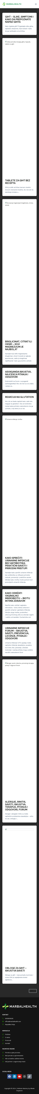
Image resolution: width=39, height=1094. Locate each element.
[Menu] (36, 4)
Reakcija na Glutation (19, 397)
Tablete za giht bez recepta (17, 181)
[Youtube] (19, 1076)
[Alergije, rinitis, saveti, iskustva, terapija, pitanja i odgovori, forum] (19, 730)
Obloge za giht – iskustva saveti (15, 969)
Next (32, 991)
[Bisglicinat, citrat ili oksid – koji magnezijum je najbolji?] (19, 270)
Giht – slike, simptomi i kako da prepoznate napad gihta (19, 19)
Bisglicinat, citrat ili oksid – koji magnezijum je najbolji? (18, 345)
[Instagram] (24, 1076)
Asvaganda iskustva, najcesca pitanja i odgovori (18, 374)
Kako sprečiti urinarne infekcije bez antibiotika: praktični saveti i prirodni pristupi (17, 563)
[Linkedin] (14, 1076)
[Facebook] (9, 1076)
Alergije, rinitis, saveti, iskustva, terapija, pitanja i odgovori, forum (16, 805)
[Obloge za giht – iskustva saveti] (19, 896)
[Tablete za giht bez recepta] (19, 108)
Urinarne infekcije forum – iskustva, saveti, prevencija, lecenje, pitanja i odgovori (17, 633)
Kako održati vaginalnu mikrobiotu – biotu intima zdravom (17, 597)
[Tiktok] (29, 1076)
